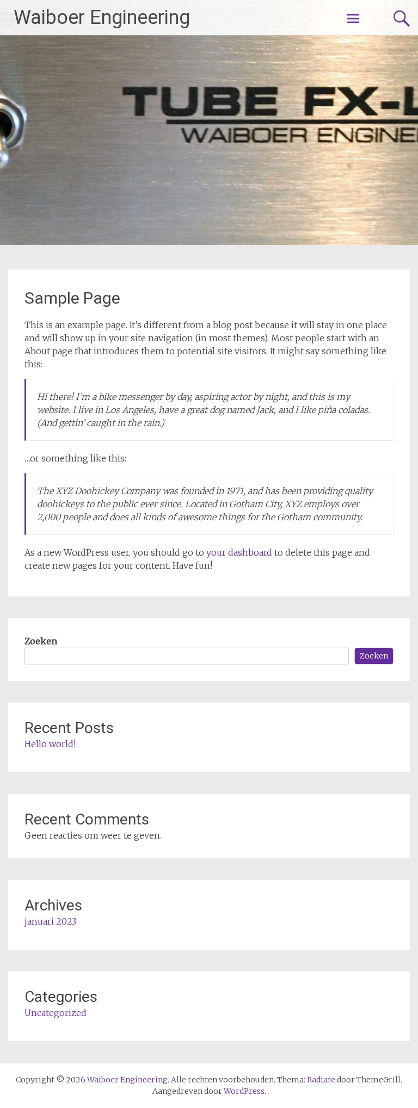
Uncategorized (55, 1012)
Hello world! (50, 743)
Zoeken (40, 641)
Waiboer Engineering (102, 17)
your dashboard (239, 552)
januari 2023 (50, 921)
